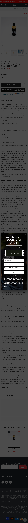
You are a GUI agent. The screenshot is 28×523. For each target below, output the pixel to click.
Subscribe (14, 272)
